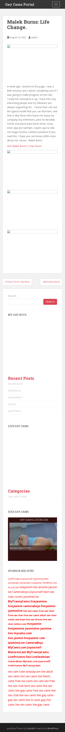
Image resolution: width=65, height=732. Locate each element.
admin (34, 37)
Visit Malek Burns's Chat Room (24, 146)
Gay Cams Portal (19, 4)
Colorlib (30, 728)
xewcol (12, 404)
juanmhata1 (14, 410)
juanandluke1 (15, 397)
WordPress (52, 728)
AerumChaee (15, 383)
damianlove (14, 390)
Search (12, 295)
